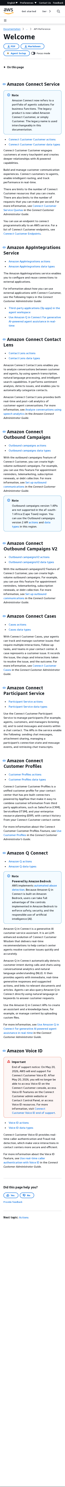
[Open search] (58, 11)
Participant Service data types (28, 706)
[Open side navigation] (5, 20)
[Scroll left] (19, 11)
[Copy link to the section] (4, 84)
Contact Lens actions (22, 353)
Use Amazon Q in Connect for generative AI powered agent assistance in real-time (31, 1028)
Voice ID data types (21, 1127)
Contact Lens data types (24, 358)
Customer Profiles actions (25, 774)
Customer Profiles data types (27, 779)
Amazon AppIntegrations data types (32, 266)
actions (33, 522)
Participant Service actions (26, 701)
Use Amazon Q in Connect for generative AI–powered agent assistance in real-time (35, 321)
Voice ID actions (19, 1122)
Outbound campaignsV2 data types (31, 562)
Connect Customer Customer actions (32, 139)
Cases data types (20, 629)
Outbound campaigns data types (30, 450)
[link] (42, 29)
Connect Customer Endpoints (22, 233)
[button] (14, 67)
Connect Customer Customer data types (34, 144)
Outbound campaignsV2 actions (29, 557)
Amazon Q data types (22, 866)
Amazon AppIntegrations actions (29, 261)
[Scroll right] (49, 11)
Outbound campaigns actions (27, 445)
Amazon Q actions (20, 861)
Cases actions (17, 624)
